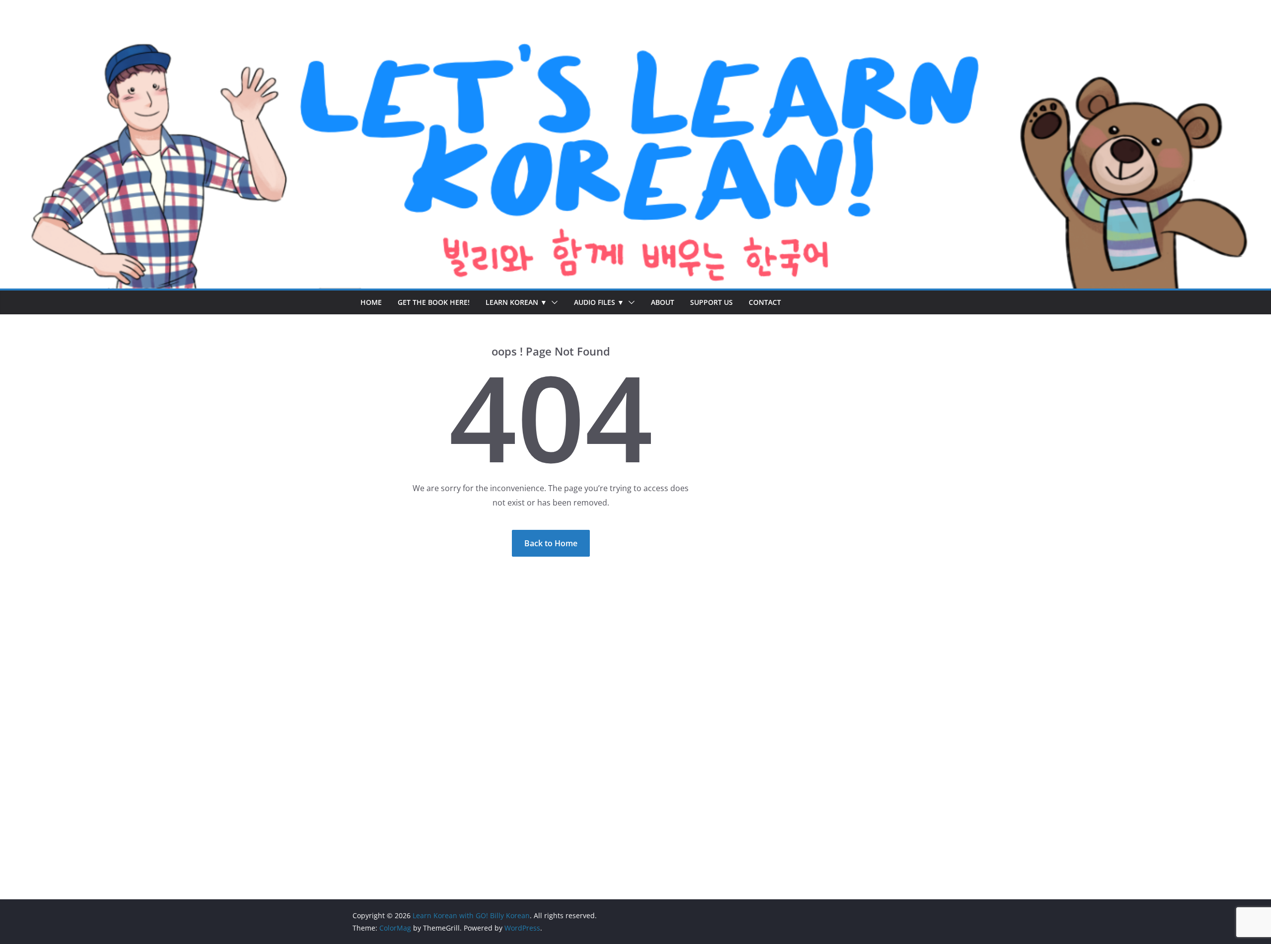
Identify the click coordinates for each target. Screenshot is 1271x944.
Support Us (711, 302)
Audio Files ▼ (599, 302)
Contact (765, 302)
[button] (552, 302)
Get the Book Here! (434, 302)
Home (371, 302)
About (662, 302)
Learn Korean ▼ (516, 302)
